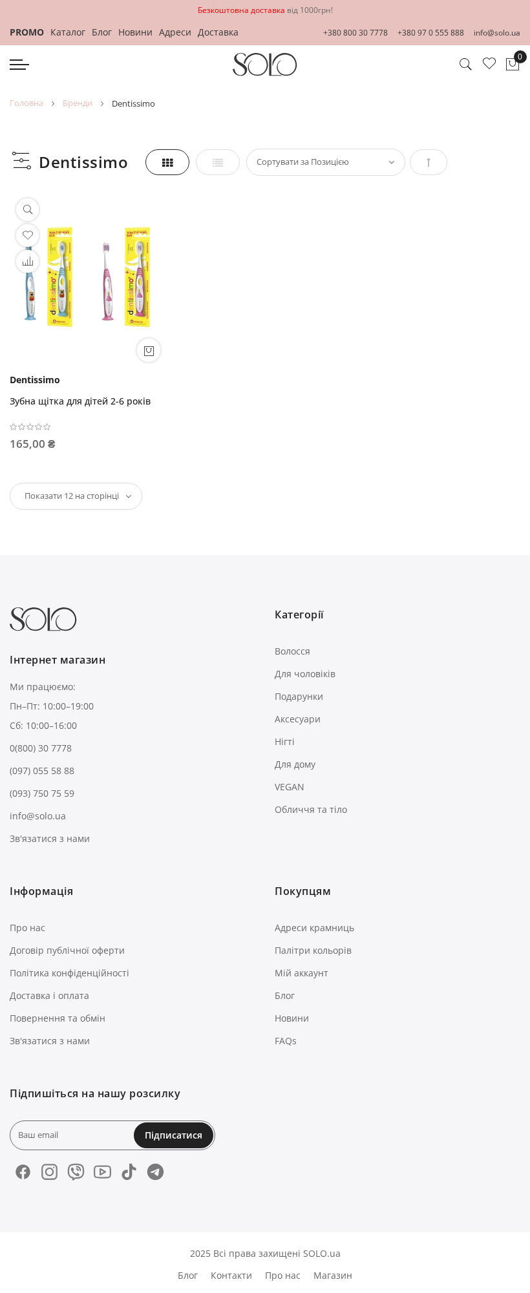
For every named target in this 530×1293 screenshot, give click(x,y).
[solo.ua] (265, 64)
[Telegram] (155, 1172)
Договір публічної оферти (67, 950)
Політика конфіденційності (69, 973)
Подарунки (299, 696)
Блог (102, 32)
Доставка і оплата (49, 995)
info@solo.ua (497, 32)
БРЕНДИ (77, 103)
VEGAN (289, 787)
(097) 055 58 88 (42, 770)
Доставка (218, 32)
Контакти (231, 1275)
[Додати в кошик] (148, 350)
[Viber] (76, 1172)
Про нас (27, 927)
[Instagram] (49, 1172)
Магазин (332, 1275)
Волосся (292, 651)
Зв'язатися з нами (50, 838)
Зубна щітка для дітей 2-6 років (80, 401)
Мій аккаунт (301, 973)
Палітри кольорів (313, 950)
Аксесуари (298, 719)
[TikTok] (129, 1172)
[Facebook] (23, 1172)
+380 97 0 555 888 (431, 32)
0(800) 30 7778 (41, 748)
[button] (27, 261)
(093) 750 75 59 (42, 793)
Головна (26, 103)
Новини (135, 32)
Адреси (175, 32)
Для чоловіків (305, 674)
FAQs (286, 1041)
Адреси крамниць (314, 927)
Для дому (295, 764)
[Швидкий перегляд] (27, 209)
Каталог (67, 32)
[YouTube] (102, 1172)
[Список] (218, 162)
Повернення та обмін (57, 1018)
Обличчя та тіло (311, 809)
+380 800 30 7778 (355, 32)
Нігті (285, 741)
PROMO (27, 32)
